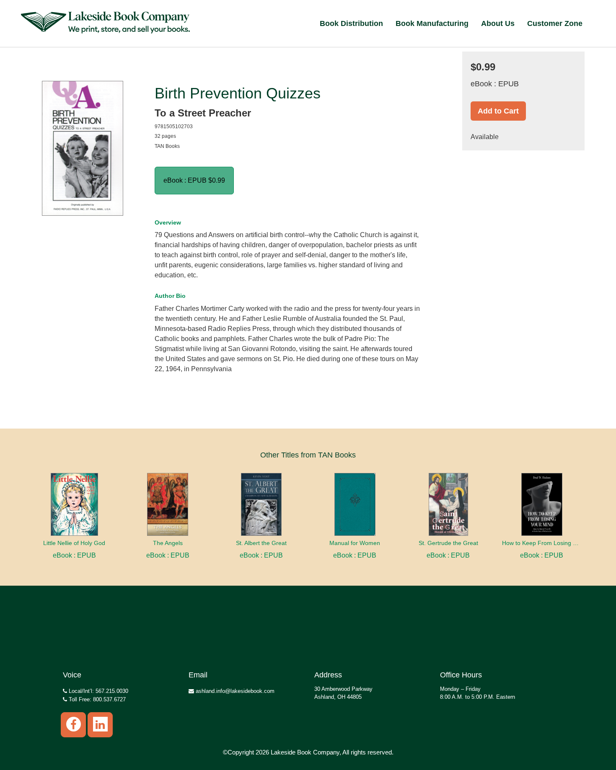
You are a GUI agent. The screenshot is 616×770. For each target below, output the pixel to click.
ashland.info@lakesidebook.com (234, 691)
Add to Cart (498, 111)
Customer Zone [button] (554, 23)
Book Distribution (351, 23)
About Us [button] (498, 23)
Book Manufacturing (432, 23)
